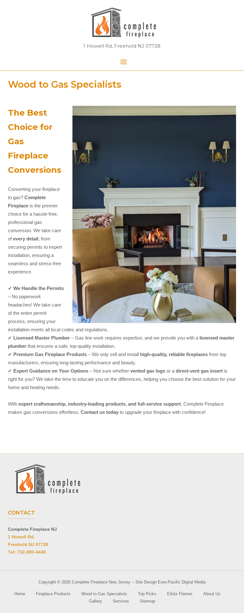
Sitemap (147, 601)
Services (121, 601)
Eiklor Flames (180, 593)
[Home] (122, 22)
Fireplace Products (53, 593)
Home (19, 593)
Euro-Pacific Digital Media (182, 582)
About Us (211, 593)
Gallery (95, 601)
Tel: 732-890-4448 (27, 552)
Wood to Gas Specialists (104, 593)
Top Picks (147, 593)
